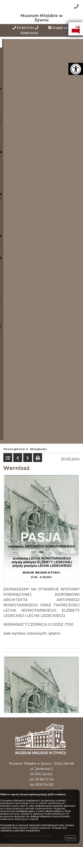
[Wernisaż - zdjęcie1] (41, 684)
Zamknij (70, 837)
